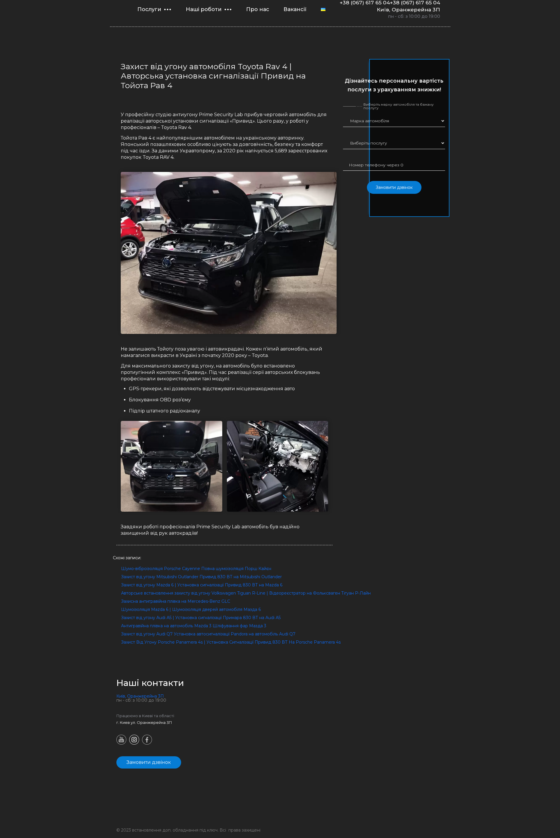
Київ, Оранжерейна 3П (408, 9)
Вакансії (295, 9)
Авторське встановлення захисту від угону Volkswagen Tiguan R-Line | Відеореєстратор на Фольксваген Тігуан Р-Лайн (246, 593)
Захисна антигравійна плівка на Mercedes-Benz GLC (175, 601)
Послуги (149, 9)
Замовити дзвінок (394, 187)
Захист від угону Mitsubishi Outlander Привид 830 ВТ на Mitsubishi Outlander (201, 576)
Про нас (257, 9)
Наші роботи (204, 9)
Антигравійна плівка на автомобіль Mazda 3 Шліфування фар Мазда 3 (193, 625)
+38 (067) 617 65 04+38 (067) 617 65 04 (390, 2)
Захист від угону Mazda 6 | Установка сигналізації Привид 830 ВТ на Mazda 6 (201, 585)
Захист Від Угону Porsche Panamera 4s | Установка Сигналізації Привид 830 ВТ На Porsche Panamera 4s (231, 642)
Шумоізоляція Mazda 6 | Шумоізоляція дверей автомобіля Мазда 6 (191, 609)
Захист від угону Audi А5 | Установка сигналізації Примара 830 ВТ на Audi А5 (201, 617)
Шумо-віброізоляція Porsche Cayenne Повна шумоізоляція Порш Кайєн (196, 568)
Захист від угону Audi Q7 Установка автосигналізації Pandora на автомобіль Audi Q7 (208, 634)
